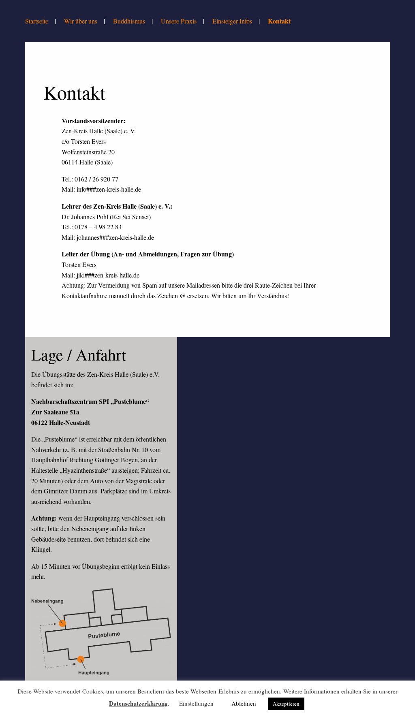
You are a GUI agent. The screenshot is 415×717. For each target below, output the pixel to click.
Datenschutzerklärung (138, 703)
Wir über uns (80, 21)
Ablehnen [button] (243, 703)
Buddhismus (129, 21)
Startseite (36, 21)
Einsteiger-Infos (232, 21)
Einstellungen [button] (196, 703)
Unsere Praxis (179, 21)
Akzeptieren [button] (286, 703)
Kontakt (279, 21)
